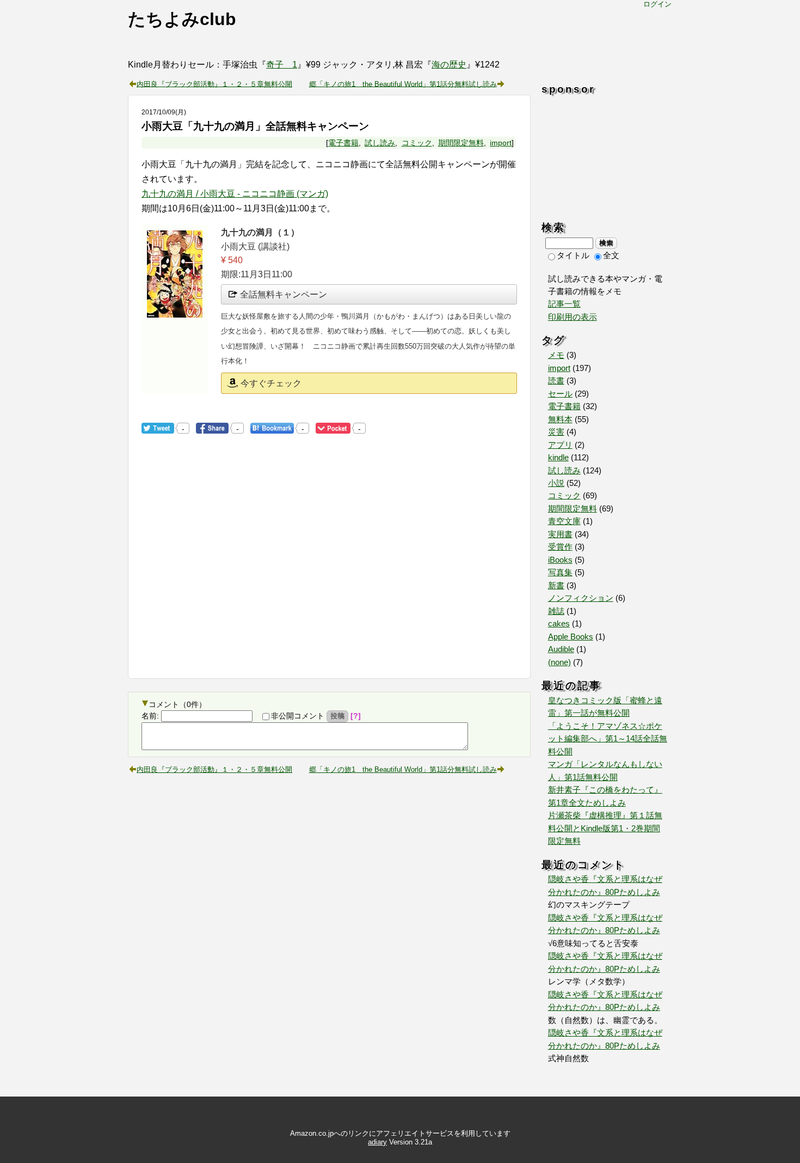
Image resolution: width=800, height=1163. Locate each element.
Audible (561, 649)
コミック (417, 142)
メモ (556, 355)
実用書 (560, 534)
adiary (377, 1142)
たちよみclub (182, 19)
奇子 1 (281, 64)
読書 (556, 380)
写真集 (560, 572)
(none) (559, 662)
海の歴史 (449, 64)
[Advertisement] (232, 577)
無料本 (560, 419)
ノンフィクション (580, 598)
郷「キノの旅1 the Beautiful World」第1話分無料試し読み (403, 83)
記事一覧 (564, 304)
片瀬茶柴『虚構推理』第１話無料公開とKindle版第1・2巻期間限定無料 (605, 828)
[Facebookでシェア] (212, 428)
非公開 (297, 715)
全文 (611, 255)
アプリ (560, 445)
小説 (556, 483)
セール (560, 393)
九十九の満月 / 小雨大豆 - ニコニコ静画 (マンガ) (234, 193)
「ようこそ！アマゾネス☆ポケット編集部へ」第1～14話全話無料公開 (607, 739)
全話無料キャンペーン (283, 294)
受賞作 (560, 547)
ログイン (657, 4)
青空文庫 (564, 521)
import (501, 142)
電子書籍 (343, 142)
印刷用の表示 (572, 317)
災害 (556, 432)
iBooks (560, 560)
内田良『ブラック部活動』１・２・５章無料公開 (214, 83)
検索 (606, 243)
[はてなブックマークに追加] (272, 428)
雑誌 (556, 611)
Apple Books (570, 636)
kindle (558, 457)
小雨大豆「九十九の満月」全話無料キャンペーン (255, 126)
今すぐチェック (271, 383)
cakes (559, 623)
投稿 (337, 716)
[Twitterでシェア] (157, 428)
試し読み (380, 142)
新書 (556, 585)
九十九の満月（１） (260, 232)
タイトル (573, 255)
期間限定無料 (461, 142)
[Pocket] (333, 428)
